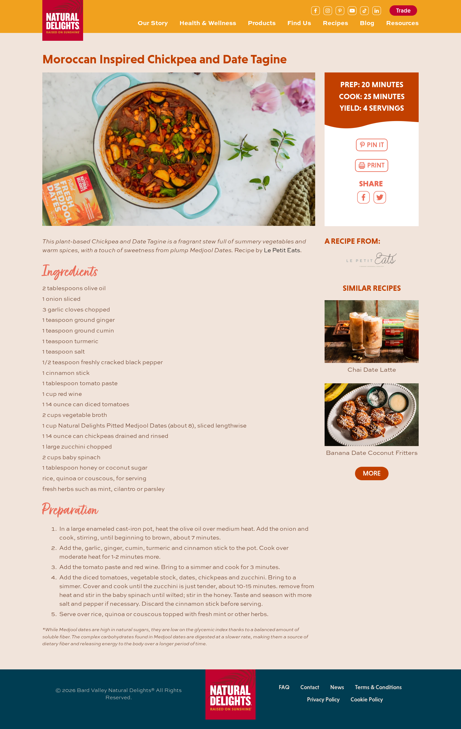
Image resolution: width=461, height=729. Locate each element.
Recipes (335, 22)
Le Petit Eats (282, 250)
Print (375, 165)
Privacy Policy (323, 699)
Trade (403, 10)
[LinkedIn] (376, 10)
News (337, 687)
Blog (367, 22)
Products (262, 22)
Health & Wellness (207, 22)
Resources (402, 22)
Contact (309, 687)
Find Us (299, 22)
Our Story (153, 22)
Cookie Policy (367, 699)
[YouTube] (352, 10)
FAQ (284, 687)
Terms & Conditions (378, 687)
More (372, 473)
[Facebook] (315, 10)
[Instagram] (327, 10)
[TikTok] (364, 10)
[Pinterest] (340, 10)
